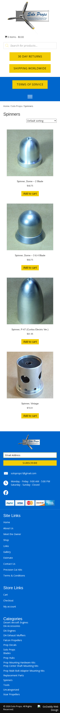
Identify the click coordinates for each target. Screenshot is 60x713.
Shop (6, 540)
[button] (30, 97)
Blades (7, 653)
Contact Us (9, 563)
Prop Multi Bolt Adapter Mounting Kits (23, 670)
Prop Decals (9, 644)
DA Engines (9, 630)
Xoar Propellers (11, 694)
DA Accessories (11, 626)
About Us (8, 528)
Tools (6, 685)
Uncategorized (11, 689)
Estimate (8, 557)
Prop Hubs (9, 657)
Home (6, 106)
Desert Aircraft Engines (15, 622)
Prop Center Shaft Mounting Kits (20, 665)
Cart (5, 594)
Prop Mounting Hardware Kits (19, 662)
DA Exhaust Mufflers (14, 635)
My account (9, 606)
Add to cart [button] (30, 193)
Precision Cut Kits (12, 569)
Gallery (7, 551)
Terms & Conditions (14, 575)
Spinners (7, 680)
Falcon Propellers (12, 640)
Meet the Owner (12, 534)
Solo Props (16, 106)
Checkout (8, 600)
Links (6, 546)
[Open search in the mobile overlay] (30, 45)
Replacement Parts (13, 675)
